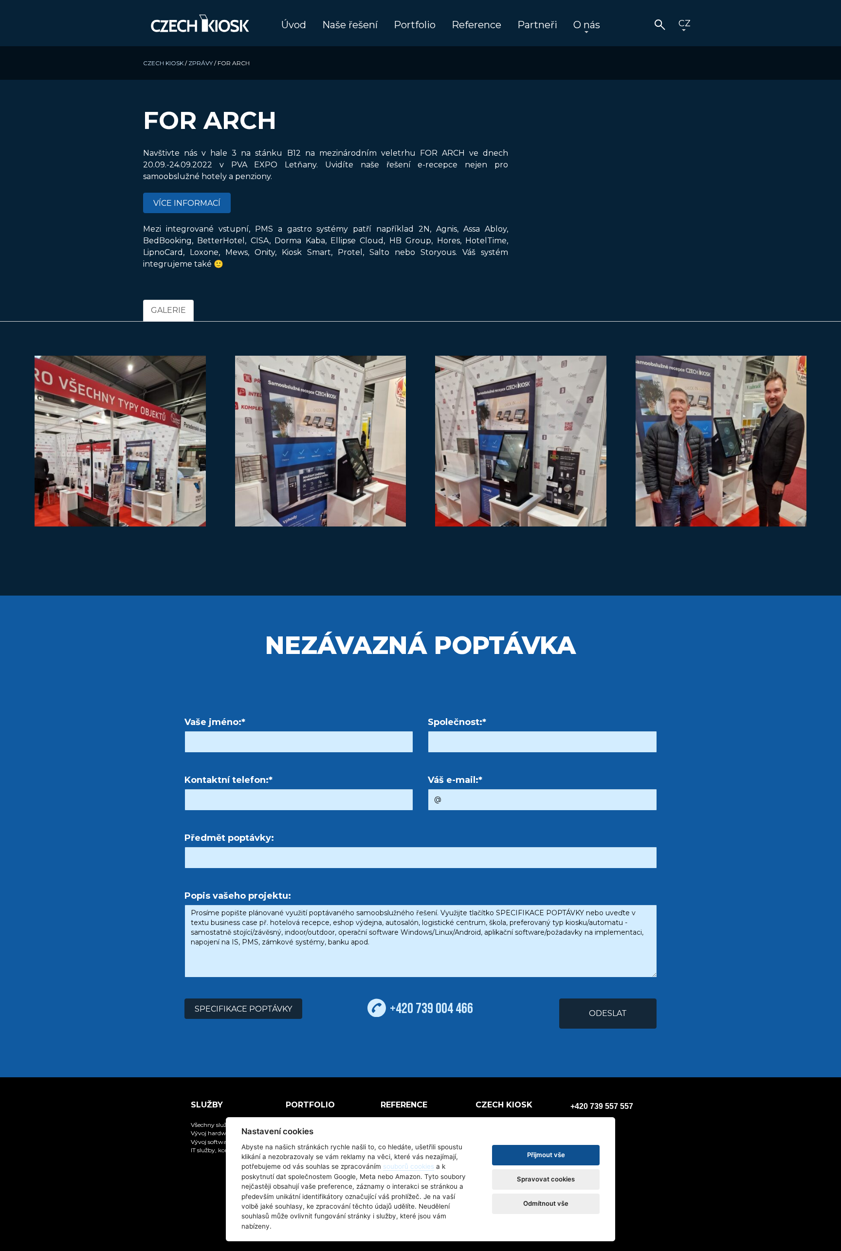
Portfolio (415, 25)
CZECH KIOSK (163, 63)
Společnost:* (457, 722)
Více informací (186, 203)
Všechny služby (212, 1124)
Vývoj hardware (213, 1133)
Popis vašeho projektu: (237, 895)
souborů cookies (408, 1166)
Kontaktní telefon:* (228, 780)
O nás (586, 25)
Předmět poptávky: (229, 838)
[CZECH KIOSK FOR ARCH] (120, 441)
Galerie (168, 310)
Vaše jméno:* (214, 722)
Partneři (537, 25)
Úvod (293, 25)
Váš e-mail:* (455, 780)
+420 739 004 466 (431, 1008)
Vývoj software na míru (223, 1141)
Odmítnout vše (545, 1203)
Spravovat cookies (546, 1179)
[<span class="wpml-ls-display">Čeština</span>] (683, 25)
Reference (476, 25)
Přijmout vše (546, 1155)
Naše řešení (350, 25)
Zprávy (200, 63)
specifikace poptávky (243, 1009)
